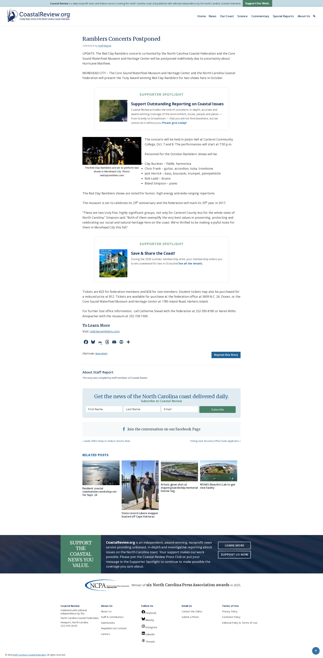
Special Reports (283, 16)
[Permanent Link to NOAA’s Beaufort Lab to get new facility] (218, 470)
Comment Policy (231, 617)
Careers (105, 634)
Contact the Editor (192, 611)
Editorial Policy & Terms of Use (239, 622)
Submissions (108, 622)
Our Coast (227, 16)
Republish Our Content (114, 628)
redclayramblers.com (104, 331)
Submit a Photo (190, 617)
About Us (304, 16)
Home (201, 16)
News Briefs (101, 353)
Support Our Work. (257, 3)
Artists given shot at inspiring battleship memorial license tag (179, 488)
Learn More (234, 545)
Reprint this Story (226, 354)
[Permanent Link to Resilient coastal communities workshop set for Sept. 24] (101, 472)
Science (242, 16)
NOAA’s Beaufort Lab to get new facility (217, 486)
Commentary (260, 16)
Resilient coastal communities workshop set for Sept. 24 (99, 492)
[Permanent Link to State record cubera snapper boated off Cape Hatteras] (140, 485)
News (212, 16)
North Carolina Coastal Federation (80, 618)
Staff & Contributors (112, 617)
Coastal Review (59, 3)
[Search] (314, 16)
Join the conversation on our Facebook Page (163, 429)
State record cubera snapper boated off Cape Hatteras (140, 514)
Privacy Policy (229, 611)
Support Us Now (234, 554)
